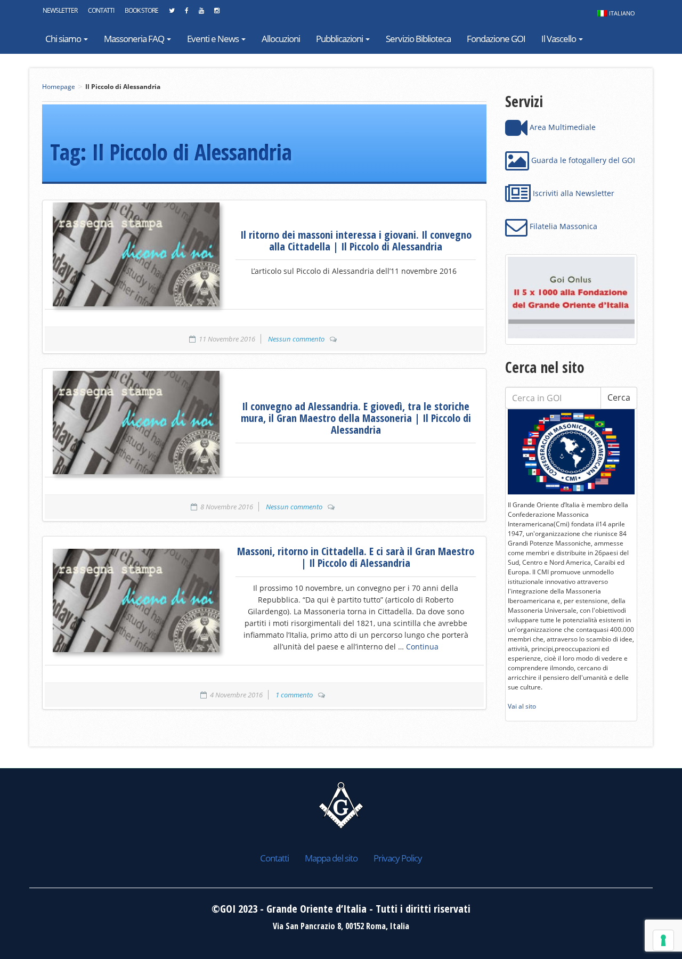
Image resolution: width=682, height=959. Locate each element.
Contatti (101, 10)
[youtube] (201, 13)
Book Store (141, 10)
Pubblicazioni (340, 38)
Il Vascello (559, 38)
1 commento (294, 695)
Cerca (618, 397)
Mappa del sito (331, 858)
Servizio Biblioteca (418, 38)
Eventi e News (213, 38)
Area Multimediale (561, 127)
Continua (422, 646)
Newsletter (60, 10)
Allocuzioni (281, 38)
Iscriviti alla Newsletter (572, 193)
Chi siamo (64, 38)
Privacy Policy (398, 858)
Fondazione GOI (496, 38)
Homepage (58, 86)
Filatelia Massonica (562, 226)
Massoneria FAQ (135, 38)
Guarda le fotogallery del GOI (582, 160)
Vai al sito (522, 706)
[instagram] (216, 13)
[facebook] (186, 13)
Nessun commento (296, 339)
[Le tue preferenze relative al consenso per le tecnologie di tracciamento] (663, 940)
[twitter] (172, 13)
